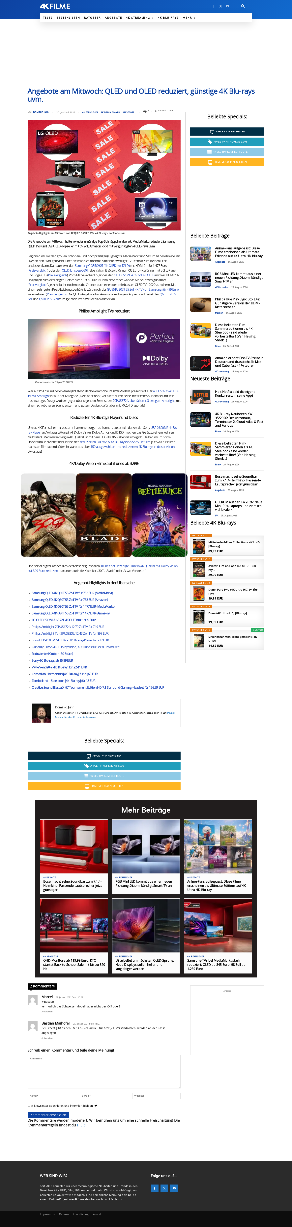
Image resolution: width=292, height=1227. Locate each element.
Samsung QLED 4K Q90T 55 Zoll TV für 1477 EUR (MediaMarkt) (73, 606)
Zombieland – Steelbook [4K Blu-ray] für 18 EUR (63, 680)
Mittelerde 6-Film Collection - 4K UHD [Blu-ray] (234, 544)
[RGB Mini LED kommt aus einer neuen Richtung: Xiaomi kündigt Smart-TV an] (200, 279)
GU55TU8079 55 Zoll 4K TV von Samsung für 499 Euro (143, 289)
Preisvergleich (37, 270)
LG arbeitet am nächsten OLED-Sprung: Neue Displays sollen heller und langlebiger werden (144, 965)
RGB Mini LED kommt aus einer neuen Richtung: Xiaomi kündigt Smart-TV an (239, 277)
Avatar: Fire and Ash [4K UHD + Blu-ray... (232, 568)
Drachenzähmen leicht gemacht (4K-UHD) (233, 639)
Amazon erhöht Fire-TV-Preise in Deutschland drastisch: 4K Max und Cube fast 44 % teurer (239, 362)
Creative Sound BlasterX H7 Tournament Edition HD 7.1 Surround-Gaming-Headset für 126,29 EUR (98, 687)
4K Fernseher (90, 112)
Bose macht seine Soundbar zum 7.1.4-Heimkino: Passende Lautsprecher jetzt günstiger (238, 480)
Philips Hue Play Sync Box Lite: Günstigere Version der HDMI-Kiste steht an (237, 303)
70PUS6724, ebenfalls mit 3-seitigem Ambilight (144, 400)
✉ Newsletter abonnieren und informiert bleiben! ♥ (63, 1105)
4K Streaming (222, 371)
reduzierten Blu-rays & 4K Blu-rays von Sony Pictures (115, 442)
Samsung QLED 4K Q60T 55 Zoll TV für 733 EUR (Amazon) (70, 599)
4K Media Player (110, 112)
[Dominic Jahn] (41, 713)
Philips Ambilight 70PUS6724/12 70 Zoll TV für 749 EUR (68, 626)
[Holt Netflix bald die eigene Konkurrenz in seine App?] (200, 396)
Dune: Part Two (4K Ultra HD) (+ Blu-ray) (233, 591)
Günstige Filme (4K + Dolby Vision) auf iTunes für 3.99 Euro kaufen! (76, 647)
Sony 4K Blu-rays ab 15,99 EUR (52, 660)
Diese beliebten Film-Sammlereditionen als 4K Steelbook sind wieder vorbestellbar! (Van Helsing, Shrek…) (235, 332)
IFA (216, 516)
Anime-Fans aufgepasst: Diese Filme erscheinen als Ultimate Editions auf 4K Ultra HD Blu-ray (239, 252)
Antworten (47, 1012)
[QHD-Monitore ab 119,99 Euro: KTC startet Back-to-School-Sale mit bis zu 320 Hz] (74, 925)
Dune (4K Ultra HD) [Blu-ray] (227, 613)
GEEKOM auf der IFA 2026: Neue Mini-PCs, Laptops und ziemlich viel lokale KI (238, 506)
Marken (219, 313)
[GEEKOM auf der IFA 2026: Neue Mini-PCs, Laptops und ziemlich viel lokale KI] (200, 507)
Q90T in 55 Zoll (49, 299)
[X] (220, 6)
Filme (218, 346)
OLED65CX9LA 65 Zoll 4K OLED (134, 275)
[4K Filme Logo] (61, 6)
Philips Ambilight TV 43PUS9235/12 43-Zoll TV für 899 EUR (70, 633)
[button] (243, 6)
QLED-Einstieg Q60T (75, 270)
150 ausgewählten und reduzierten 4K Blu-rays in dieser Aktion (133, 446)
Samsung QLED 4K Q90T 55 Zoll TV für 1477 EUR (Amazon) (71, 613)
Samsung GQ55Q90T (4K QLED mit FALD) (102, 265)
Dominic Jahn (41, 112)
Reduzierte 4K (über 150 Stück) (52, 653)
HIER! (81, 1125)
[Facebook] (214, 6)
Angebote (128, 112)
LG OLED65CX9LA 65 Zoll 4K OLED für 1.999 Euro (64, 620)
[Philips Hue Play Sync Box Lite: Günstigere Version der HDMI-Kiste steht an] (200, 305)
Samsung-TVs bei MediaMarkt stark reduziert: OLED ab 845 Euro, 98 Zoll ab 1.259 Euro (216, 965)
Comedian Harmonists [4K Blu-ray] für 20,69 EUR (65, 674)
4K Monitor (50, 956)
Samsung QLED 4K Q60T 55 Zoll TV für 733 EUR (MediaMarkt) (72, 593)
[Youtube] (227, 6)
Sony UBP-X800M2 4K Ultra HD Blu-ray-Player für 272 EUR (70, 640)
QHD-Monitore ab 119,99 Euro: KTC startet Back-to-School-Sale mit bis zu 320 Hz (74, 965)
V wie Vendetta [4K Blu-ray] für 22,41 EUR (59, 667)
